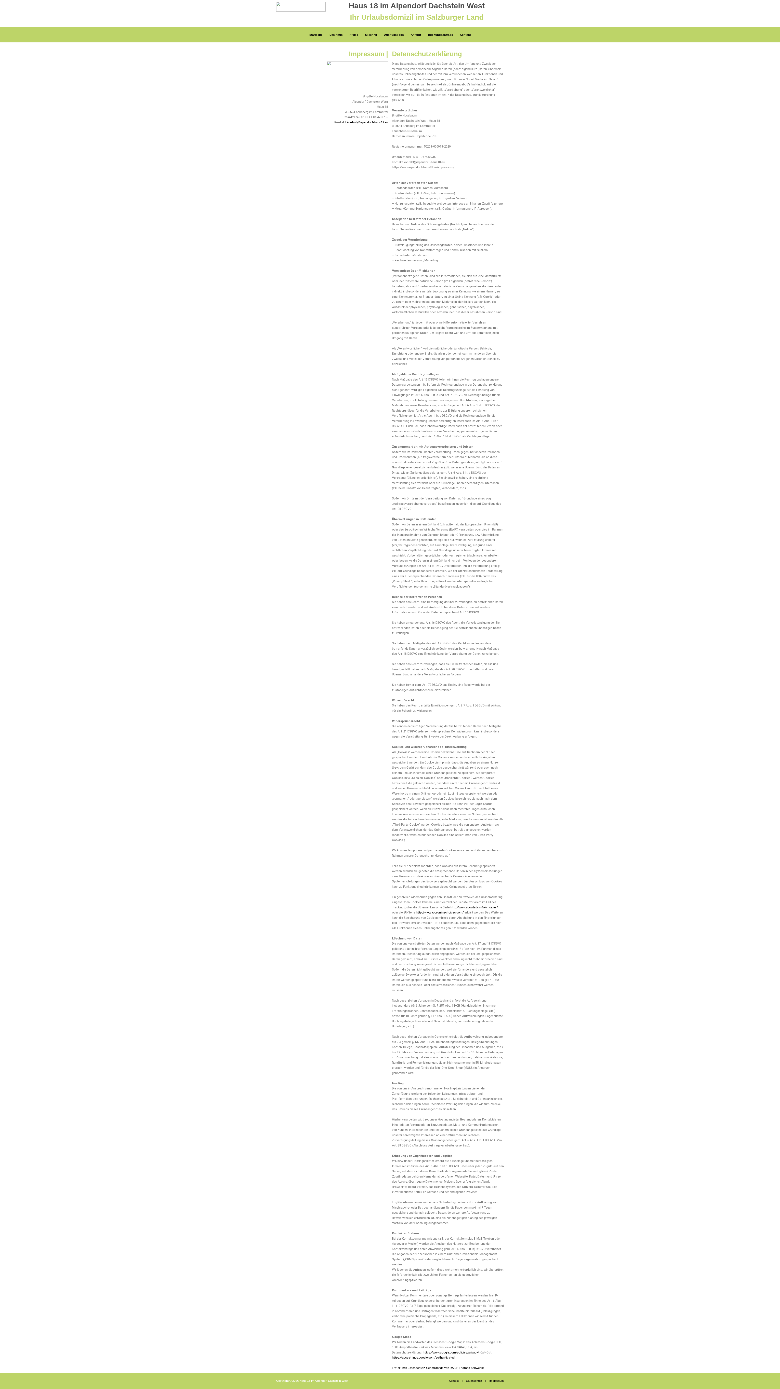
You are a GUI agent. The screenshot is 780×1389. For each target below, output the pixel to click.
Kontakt (465, 34)
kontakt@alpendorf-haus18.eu (367, 122)
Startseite (316, 34)
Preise (354, 34)
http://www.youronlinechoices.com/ (440, 912)
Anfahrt (416, 34)
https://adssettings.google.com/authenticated (423, 1357)
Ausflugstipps (394, 34)
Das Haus (336, 34)
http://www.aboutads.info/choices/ (474, 907)
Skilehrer (371, 34)
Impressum (496, 1380)
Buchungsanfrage (440, 34)
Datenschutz (474, 1380)
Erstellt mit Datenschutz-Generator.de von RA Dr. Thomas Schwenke (438, 1368)
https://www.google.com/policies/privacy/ (451, 1352)
